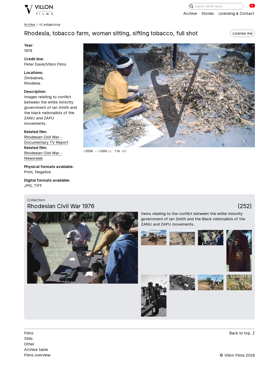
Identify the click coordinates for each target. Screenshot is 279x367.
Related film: (35, 131)
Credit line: (34, 59)
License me (242, 33)
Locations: (33, 72)
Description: (35, 91)
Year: (29, 45)
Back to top (242, 333)
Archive (29, 24)
